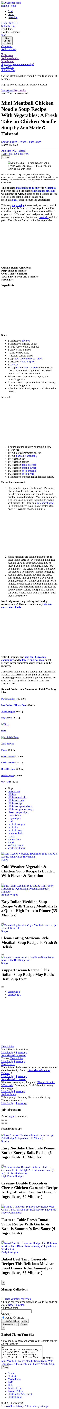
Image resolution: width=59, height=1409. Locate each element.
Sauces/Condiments (11, 1212)
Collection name (9, 1307)
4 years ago (21, 1052)
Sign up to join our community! (17, 64)
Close (24, 1321)
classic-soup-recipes (18, 812)
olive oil (26, 340)
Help (10, 1385)
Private (20, 1317)
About (11, 1373)
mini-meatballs (15, 833)
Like (4, 1052)
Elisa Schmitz (8, 1064)
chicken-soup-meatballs (20, 806)
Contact (12, 1376)
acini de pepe (31, 367)
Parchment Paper (9, 699)
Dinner (30, 141)
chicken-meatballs (17, 797)
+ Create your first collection (16, 1298)
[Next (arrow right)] (6, 1123)
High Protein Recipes (12, 1176)
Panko (4, 750)
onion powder (29, 467)
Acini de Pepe (7, 744)
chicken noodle (43, 190)
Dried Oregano (8, 769)
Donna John (7, 1046)
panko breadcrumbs (26, 455)
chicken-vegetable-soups (20, 809)
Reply (10, 1052)
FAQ (10, 1382)
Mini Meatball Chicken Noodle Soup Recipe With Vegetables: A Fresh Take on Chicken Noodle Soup (28, 1362)
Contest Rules (15, 1397)
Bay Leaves (6, 717)
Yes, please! (7, 90)
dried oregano (29, 470)
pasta (15, 199)
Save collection (10, 1324)
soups (11, 842)
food (10, 11)
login (13, 5)
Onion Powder (8, 756)
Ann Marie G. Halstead (13, 1055)
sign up (5, 5)
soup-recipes (14, 839)
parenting (13, 17)
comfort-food (14, 815)
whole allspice (27, 361)
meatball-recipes (16, 824)
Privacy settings (40, 1406)
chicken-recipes (16, 800)
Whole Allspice (8, 711)
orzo (18, 367)
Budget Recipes (9, 894)
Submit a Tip (8, 26)
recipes (11, 836)
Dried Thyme (7, 775)
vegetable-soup (15, 845)
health (11, 14)
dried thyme (28, 473)
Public (9, 1317)
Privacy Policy (15, 1391)
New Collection (16, 1304)
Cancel (23, 1324)
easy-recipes (14, 818)
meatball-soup (15, 830)
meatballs (44, 217)
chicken (12, 794)
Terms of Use (15, 1388)
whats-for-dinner (16, 848)
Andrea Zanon (8, 1094)
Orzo (3, 730)
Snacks (5, 1141)
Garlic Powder (8, 762)
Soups (4, 141)
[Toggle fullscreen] (6, 1120)
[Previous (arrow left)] (2, 1123)
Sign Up (13, 23)
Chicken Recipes (17, 141)
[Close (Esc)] (2, 1120)
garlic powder (29, 464)
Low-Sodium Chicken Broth (14, 705)
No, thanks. (20, 90)
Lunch (37, 141)
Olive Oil (5, 782)
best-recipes (14, 791)
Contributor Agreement (20, 1394)
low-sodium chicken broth (28, 358)
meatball (27, 187)
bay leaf (14, 364)
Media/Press (14, 1379)
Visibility (6, 1314)
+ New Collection (11, 1321)
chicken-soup (15, 803)
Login (4, 23)
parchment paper (45, 503)
